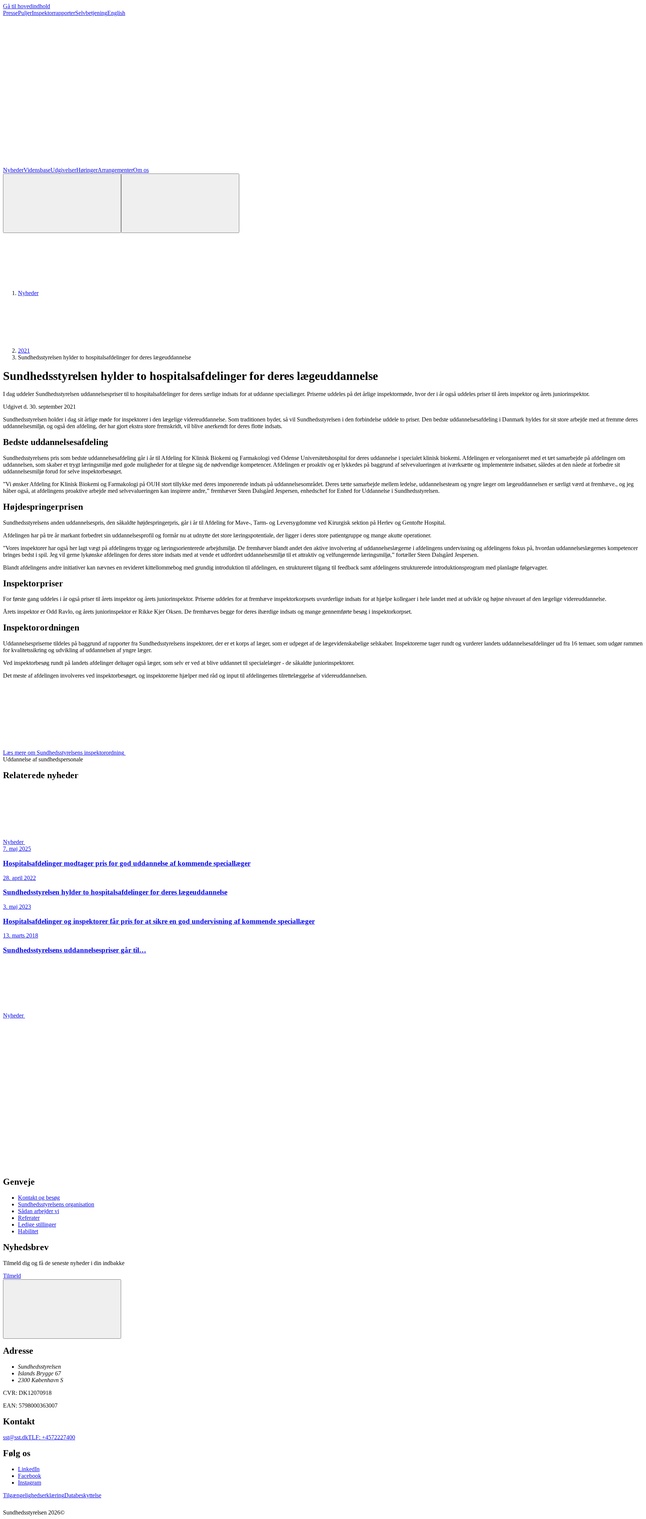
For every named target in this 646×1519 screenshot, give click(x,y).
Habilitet (28, 1231)
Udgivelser (63, 170)
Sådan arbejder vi (38, 1211)
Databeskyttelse (82, 1495)
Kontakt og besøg (39, 1197)
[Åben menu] (180, 203)
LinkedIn (29, 1469)
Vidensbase (37, 170)
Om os (141, 170)
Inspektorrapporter (53, 13)
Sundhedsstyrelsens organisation (56, 1204)
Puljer (25, 13)
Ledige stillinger (37, 1224)
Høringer (87, 170)
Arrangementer (115, 170)
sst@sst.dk (15, 1437)
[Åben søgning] (62, 203)
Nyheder (13, 170)
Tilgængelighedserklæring (33, 1495)
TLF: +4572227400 (51, 1437)
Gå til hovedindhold (26, 6)
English (116, 13)
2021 (24, 350)
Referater (29, 1218)
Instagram (29, 1482)
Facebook (29, 1476)
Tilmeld (12, 1276)
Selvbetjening (91, 13)
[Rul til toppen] (62, 1309)
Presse (10, 13)
